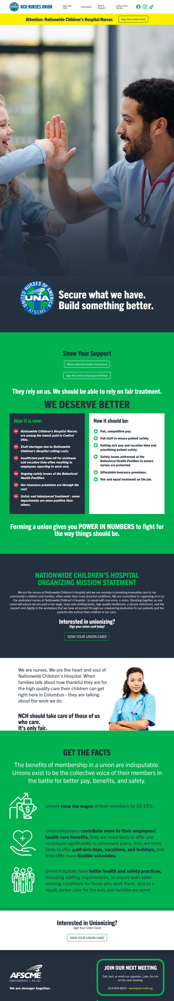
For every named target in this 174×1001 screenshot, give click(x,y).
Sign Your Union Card (133, 19)
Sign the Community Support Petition (87, 375)
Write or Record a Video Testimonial (87, 364)
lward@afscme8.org (141, 988)
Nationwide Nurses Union (31, 7)
